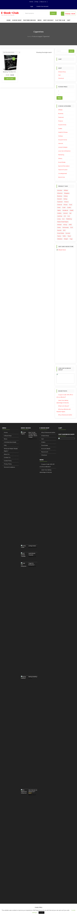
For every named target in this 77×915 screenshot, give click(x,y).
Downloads (44, 445)
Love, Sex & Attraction (64, 151)
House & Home (62, 139)
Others (60, 158)
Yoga (71, 239)
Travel (69, 236)
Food (70, 204)
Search (53, 13)
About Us (43, 1)
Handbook (65, 210)
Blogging (66, 193)
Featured (61, 117)
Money (65, 224)
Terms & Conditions (9, 467)
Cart (68, 20)
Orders (43, 442)
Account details (45, 448)
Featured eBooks (29, 20)
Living (58, 219)
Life (65, 216)
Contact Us (7, 457)
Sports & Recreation (64, 166)
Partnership (65, 227)
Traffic (64, 236)
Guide (63, 207)
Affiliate (60, 109)
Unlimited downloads (10, 442)
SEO (64, 230)
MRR (70, 224)
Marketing (61, 154)
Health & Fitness (62, 132)
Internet (60, 143)
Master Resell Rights (62, 221)
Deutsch (59, 199)
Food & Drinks (62, 124)
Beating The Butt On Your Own (10, 72)
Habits (59, 210)
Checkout (61, 78)
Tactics (59, 236)
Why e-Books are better (65, 415)
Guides (60, 128)
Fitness (65, 204)
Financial (59, 204)
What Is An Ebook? (63, 406)
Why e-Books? (48, 20)
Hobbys (60, 136)
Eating (65, 199)
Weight (66, 239)
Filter (59, 98)
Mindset (59, 224)
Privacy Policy (8, 464)
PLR (71, 227)
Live (69, 216)
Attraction (59, 193)
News (40, 20)
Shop (36, 1)
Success (68, 233)
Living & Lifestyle (62, 147)
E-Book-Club (10, 13)
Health (71, 210)
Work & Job (61, 177)
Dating (65, 196)
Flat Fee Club (60, 20)
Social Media (61, 162)
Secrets (59, 230)
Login (31, 6)
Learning (59, 216)
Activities (59, 190)
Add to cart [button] (9, 78)
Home (31, 1)
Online (59, 227)
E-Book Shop (16, 20)
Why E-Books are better (48, 432)
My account (44, 452)
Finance (60, 121)
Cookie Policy (8, 460)
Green (59, 207)
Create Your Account (42, 6)
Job (70, 213)
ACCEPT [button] (41, 912)
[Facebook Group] (65, 378)
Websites (59, 239)
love (63, 219)
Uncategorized (62, 173)
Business (60, 113)
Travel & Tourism (62, 169)
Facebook (59, 201)
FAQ (5, 445)
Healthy (59, 213)
